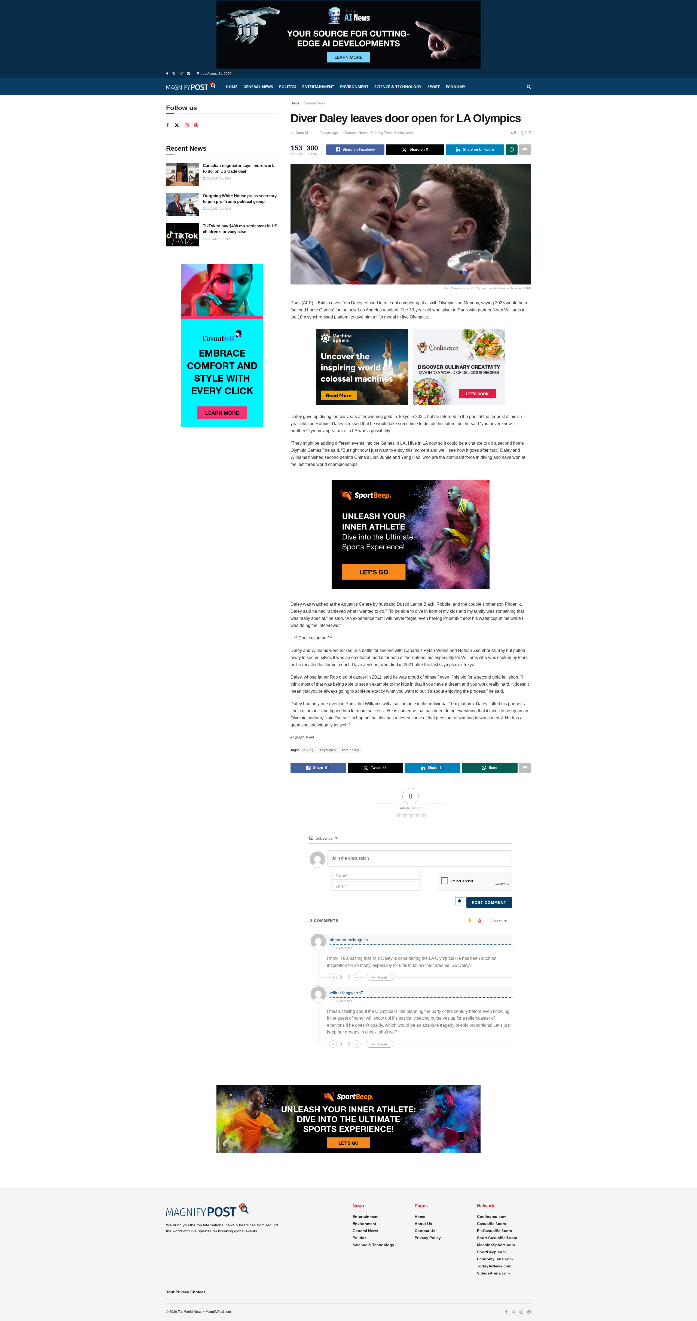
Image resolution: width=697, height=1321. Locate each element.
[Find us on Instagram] (181, 74)
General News (258, 86)
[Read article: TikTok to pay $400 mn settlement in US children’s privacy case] (182, 234)
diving (308, 750)
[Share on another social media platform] (525, 149)
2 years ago (328, 133)
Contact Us (425, 1231)
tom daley (350, 750)
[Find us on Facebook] (167, 74)
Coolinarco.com (491, 1216)
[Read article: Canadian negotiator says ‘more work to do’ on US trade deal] (182, 174)
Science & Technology (397, 86)
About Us (423, 1223)
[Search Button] (529, 86)
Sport (433, 86)
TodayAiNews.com (494, 1266)
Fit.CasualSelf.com (494, 1231)
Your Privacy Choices (186, 1292)
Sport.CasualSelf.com (497, 1238)
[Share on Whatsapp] (512, 149)
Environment (354, 86)
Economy (455, 86)
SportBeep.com (491, 1252)
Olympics (328, 750)
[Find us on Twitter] (174, 74)
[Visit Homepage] (191, 86)
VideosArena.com (493, 1273)
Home (231, 86)
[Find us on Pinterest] (188, 74)
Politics (287, 86)
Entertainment (318, 86)
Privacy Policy (428, 1238)
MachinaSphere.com (496, 1245)
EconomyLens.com (495, 1259)
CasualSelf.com (491, 1223)
